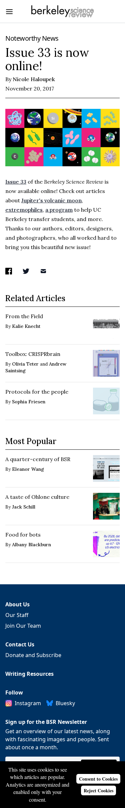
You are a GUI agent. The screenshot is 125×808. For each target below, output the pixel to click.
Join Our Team (23, 625)
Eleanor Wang (28, 469)
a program (59, 209)
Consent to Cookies (98, 778)
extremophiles (24, 209)
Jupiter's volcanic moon (51, 200)
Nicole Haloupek (34, 79)
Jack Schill (23, 507)
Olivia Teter (25, 364)
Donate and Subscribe (33, 655)
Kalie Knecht (26, 326)
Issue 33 (15, 181)
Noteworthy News (32, 38)
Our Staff (16, 615)
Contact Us (19, 644)
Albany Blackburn (31, 545)
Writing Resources (29, 673)
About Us (17, 604)
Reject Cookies (98, 790)
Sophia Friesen (28, 402)
